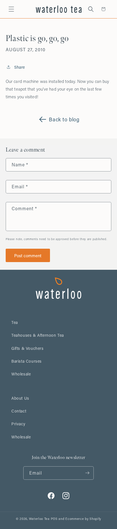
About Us (20, 398)
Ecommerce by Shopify (83, 519)
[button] (11, 9)
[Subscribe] (87, 473)
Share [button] (19, 67)
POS (54, 519)
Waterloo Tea (39, 519)
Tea (14, 322)
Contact (18, 411)
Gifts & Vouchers (27, 348)
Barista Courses (26, 361)
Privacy (18, 423)
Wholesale (21, 374)
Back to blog (64, 119)
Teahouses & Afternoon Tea (37, 335)
